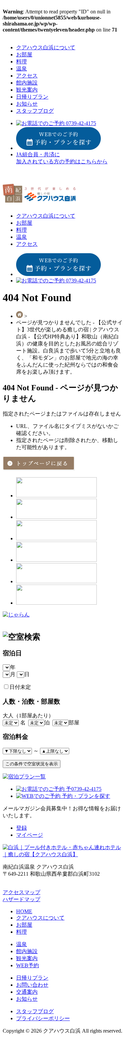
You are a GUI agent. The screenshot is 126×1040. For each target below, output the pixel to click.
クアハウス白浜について (45, 47)
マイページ (29, 835)
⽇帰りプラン (32, 97)
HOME (24, 911)
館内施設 (27, 83)
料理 (21, 61)
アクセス (27, 75)
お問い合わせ (32, 985)
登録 (21, 828)
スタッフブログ (35, 111)
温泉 (21, 68)
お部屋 (24, 54)
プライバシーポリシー (43, 1018)
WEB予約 (27, 965)
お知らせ (27, 104)
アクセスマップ (21, 892)
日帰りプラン (32, 978)
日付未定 (20, 687)
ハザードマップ (21, 899)
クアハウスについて (40, 918)
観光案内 (27, 90)
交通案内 (27, 992)
